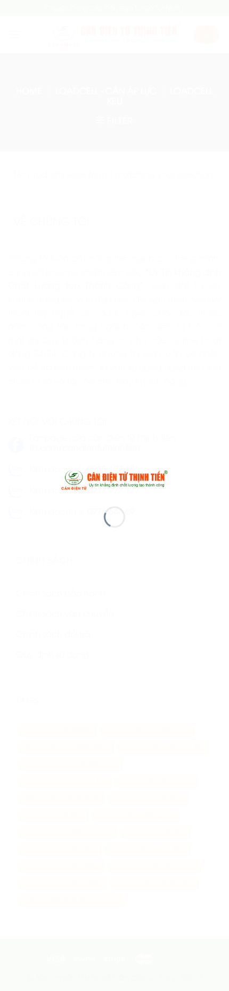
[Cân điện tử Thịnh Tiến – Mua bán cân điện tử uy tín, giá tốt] (114, 478)
